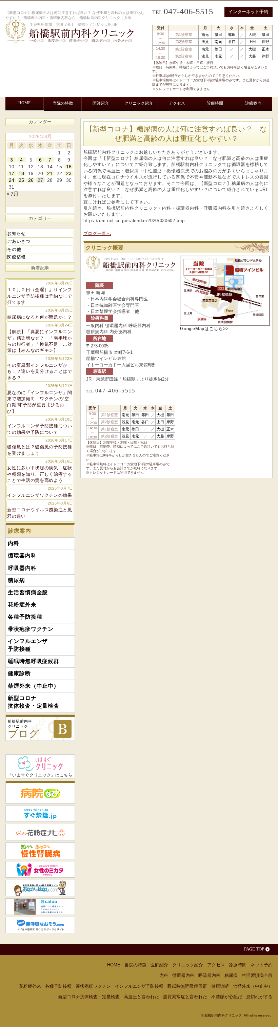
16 (69, 166)
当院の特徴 (63, 103)
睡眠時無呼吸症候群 (33, 137)
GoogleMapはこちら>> (204, 328)
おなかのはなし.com (40, 888)
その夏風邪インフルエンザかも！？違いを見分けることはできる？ (40, 368)
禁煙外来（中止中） (99, 137)
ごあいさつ (18, 241)
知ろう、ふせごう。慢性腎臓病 (40, 851)
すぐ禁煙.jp (40, 814)
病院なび (40, 792)
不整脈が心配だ (226, 996)
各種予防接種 (173, 120)
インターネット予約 (248, 11)
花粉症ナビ (40, 832)
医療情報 (16, 257)
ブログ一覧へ (97, 233)
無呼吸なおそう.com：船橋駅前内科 (40, 925)
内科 (17, 120)
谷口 (232, 42)
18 (21, 173)
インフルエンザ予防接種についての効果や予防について (40, 426)
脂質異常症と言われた (185, 996)
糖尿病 (86, 120)
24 (11, 180)
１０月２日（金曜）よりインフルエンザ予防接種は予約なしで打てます (40, 293)
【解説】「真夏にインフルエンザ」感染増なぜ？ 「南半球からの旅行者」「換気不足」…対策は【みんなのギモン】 (40, 338)
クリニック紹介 (138, 103)
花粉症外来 (144, 120)
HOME (24, 103)
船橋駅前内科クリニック (23, 729)
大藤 (252, 56)
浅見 (205, 42)
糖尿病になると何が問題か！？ (40, 313)
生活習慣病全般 (113, 120)
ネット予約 (262, 964)
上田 (252, 42)
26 (31, 180)
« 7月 (12, 194)
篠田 (218, 35)
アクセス (177, 103)
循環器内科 (37, 120)
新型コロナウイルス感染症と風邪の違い (40, 510)
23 (69, 173)
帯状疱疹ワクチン (208, 120)
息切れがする (259, 996)
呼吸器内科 (64, 120)
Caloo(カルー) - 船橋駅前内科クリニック (40, 907)
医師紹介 (101, 103)
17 (11, 173)
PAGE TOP (254, 948)
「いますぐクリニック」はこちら (40, 775)
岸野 (265, 42)
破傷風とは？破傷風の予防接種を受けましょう (40, 447)
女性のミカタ (40, 869)
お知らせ (16, 233)
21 (50, 173)
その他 (14, 249)
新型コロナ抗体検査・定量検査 (141, 140)
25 (21, 180)
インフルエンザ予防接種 (246, 123)
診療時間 (215, 103)
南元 (205, 35)
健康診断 (66, 137)
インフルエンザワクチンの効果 (40, 491)
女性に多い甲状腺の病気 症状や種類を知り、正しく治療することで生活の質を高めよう (40, 471)
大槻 (252, 35)
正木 (265, 49)
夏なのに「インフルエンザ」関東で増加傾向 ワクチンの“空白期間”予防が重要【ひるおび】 (40, 398)
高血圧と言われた (141, 996)
